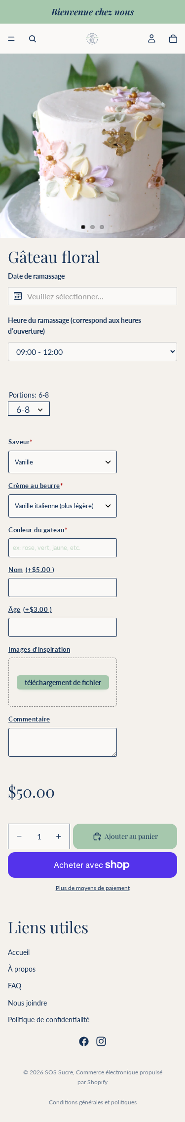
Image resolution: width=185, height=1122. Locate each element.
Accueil (19, 952)
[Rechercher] (32, 39)
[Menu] (11, 39)
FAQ (14, 985)
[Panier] (173, 39)
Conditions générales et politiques (93, 1102)
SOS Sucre (59, 1072)
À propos (22, 969)
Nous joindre (27, 1003)
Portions (29, 395)
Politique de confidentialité (48, 1019)
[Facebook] (84, 1041)
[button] (92, 296)
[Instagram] (101, 1041)
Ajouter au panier (131, 836)
